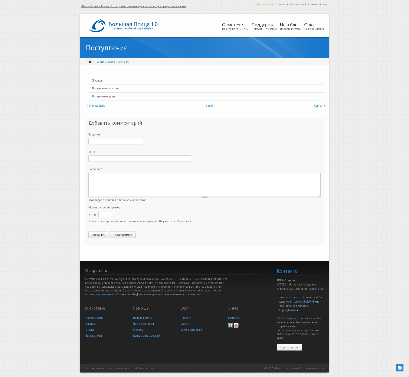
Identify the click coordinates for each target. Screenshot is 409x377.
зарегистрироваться (291, 4)
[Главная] (123, 25)
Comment (95, 169)
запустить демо (265, 4)
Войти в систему (143, 368)
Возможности (94, 318)
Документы (123, 61)
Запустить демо (94, 368)
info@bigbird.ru (287, 310)
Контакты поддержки (146, 336)
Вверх (209, 106)
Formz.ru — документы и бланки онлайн (112, 294)
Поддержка (263, 25)
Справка (111, 61)
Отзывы (90, 330)
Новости (186, 318)
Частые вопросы (143, 324)
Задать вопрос (289, 347)
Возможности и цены (235, 29)
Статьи (185, 324)
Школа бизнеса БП (192, 330)
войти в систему (317, 4)
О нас (309, 25)
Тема (91, 152)
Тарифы (91, 324)
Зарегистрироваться (119, 368)
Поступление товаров (105, 88)
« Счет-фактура (96, 106)
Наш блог (289, 25)
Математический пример (105, 207)
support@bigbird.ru (306, 301)
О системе (232, 25)
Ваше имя (94, 134)
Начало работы (143, 318)
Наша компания (314, 29)
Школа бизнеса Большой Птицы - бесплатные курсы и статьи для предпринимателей (133, 6)
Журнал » (319, 106)
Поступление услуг (103, 96)
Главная (100, 61)
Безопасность (94, 336)
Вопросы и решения (264, 29)
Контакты (234, 318)
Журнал (97, 80)
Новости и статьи (290, 29)
